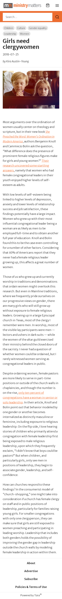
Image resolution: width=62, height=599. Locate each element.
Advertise (31, 571)
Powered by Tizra (31, 595)
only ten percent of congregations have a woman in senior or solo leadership (30, 397)
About (31, 563)
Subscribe (31, 579)
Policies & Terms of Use (31, 587)
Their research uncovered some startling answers (26, 165)
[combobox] (27, 17)
